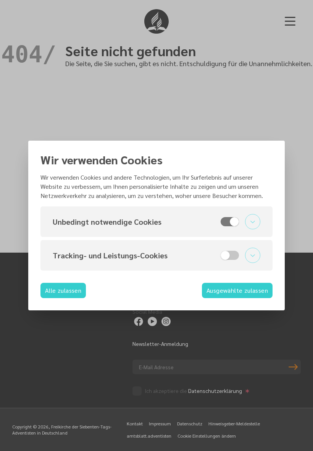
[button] (156, 221)
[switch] (230, 221)
